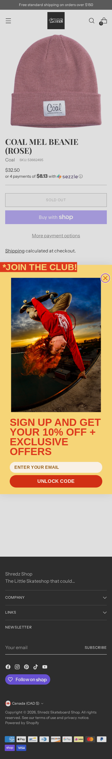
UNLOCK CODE (55, 481)
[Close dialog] (105, 278)
